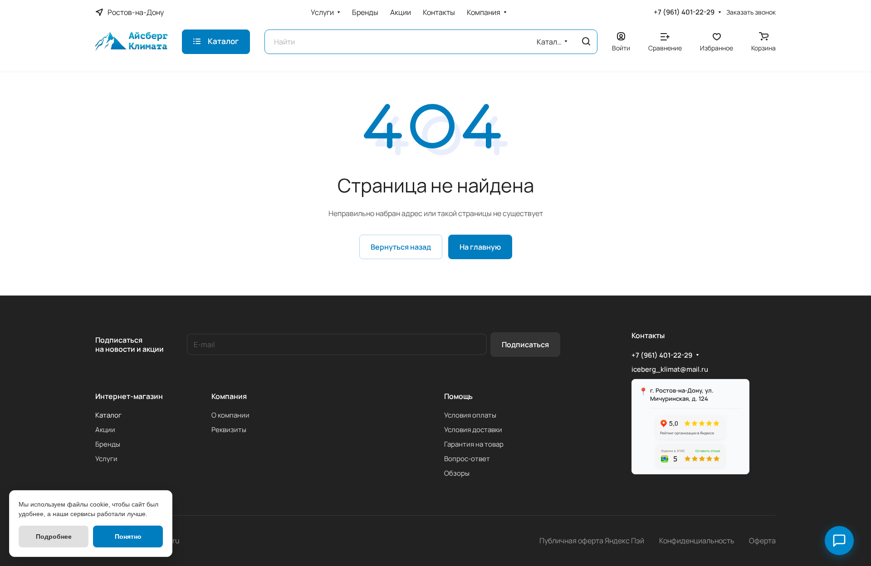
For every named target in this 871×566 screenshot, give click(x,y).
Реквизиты (228, 429)
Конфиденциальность (696, 541)
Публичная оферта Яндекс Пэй (591, 541)
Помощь (458, 396)
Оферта (762, 541)
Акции (105, 429)
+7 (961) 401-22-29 (684, 12)
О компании (230, 415)
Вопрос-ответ (467, 458)
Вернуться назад (401, 247)
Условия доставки (473, 429)
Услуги (106, 458)
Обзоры (457, 473)
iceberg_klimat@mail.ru (669, 369)
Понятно (128, 536)
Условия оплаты (470, 415)
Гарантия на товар (474, 444)
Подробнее (54, 536)
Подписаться (525, 344)
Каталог (108, 415)
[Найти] (586, 42)
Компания (229, 396)
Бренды (107, 444)
